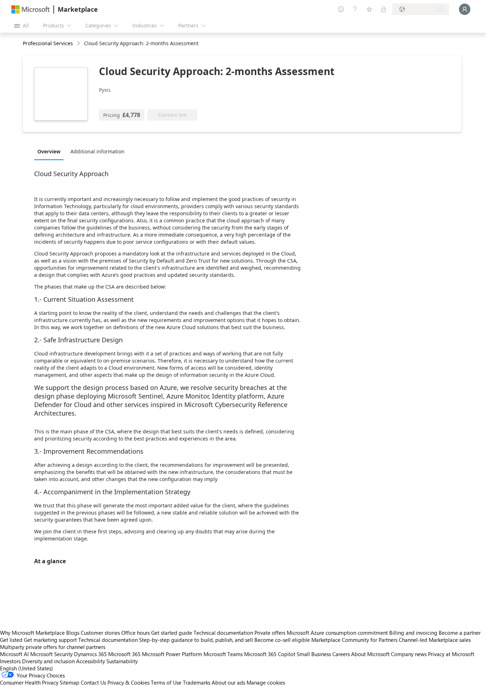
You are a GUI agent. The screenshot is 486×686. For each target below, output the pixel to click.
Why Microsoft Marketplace (32, 632)
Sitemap (69, 682)
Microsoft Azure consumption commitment (338, 632)
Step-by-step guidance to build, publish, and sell (196, 639)
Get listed (11, 639)
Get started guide (171, 632)
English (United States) (26, 668)
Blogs (72, 632)
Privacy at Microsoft (451, 654)
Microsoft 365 (124, 654)
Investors (10, 661)
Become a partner (460, 632)
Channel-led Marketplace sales (435, 639)
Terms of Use (166, 682)
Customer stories (100, 632)
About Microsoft (370, 654)
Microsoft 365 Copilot (269, 654)
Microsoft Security (51, 654)
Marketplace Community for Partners (354, 639)
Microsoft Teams (223, 654)
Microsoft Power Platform (172, 654)
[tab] (50, 151)
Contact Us (93, 682)
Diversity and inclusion (48, 661)
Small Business (314, 654)
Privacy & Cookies (128, 682)
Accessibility (90, 661)
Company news (409, 654)
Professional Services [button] (48, 43)
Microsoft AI (14, 654)
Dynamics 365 (90, 654)
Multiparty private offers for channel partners (52, 646)
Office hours (135, 632)
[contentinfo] (79, 43)
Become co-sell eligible (282, 639)
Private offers (269, 632)
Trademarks (196, 682)
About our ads (228, 682)
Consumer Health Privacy (29, 682)
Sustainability (122, 661)
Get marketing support (50, 639)
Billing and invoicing (413, 632)
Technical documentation (223, 632)
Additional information (97, 151)
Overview (48, 151)
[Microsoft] (30, 9)
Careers (341, 654)
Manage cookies (266, 682)
